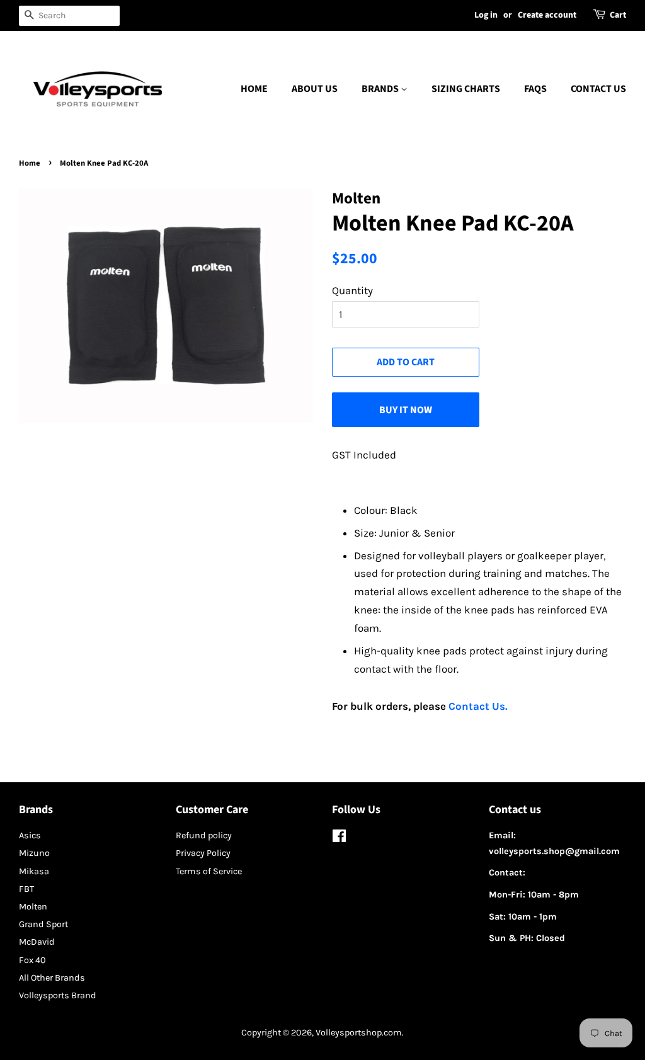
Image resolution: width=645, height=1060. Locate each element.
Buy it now (405, 410)
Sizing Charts (465, 89)
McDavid (37, 942)
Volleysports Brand (57, 995)
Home (254, 89)
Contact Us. (478, 706)
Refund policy (204, 835)
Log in (486, 15)
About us (315, 89)
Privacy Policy (203, 853)
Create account (547, 15)
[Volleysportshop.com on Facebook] (339, 838)
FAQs (535, 89)
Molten (33, 906)
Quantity (352, 290)
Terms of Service (209, 871)
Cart (618, 15)
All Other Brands (52, 977)
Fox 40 (32, 960)
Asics (30, 835)
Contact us (598, 89)
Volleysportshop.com (359, 1032)
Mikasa (34, 871)
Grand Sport (43, 924)
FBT (26, 889)
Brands (381, 89)
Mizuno (34, 853)
